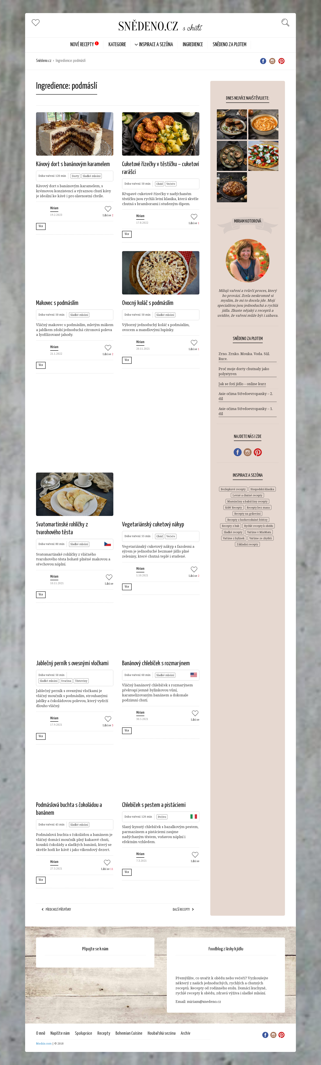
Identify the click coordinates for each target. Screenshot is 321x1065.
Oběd (159, 184)
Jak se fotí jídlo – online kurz (242, 383)
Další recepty (181, 909)
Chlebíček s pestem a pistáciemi (154, 805)
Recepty (103, 1033)
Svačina (66, 681)
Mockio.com (44, 1043)
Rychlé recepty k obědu (258, 526)
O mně (40, 1033)
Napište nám (60, 1033)
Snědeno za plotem (229, 44)
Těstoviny (81, 681)
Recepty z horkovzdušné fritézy (247, 520)
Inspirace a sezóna (156, 44)
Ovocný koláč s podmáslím (147, 303)
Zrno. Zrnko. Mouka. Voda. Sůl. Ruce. (244, 356)
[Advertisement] (117, 422)
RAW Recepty (233, 507)
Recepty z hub (230, 526)
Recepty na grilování (247, 513)
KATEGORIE (117, 44)
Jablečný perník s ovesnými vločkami (72, 663)
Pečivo (162, 817)
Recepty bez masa (258, 507)
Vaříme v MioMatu (259, 532)
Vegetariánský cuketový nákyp (153, 525)
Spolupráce (83, 1033)
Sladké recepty (233, 532)
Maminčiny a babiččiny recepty (247, 501)
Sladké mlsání (91, 176)
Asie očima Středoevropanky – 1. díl (246, 411)
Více (41, 226)
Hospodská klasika (262, 489)
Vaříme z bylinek (234, 538)
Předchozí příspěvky (58, 909)
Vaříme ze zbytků (260, 538)
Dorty (75, 176)
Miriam (54, 208)
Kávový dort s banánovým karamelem (73, 164)
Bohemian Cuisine (129, 1033)
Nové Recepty (82, 44)
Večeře (170, 184)
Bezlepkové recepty (233, 489)
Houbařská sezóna (162, 1033)
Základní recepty (247, 544)
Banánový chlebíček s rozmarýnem (156, 663)
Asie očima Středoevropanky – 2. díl (246, 396)
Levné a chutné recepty (247, 495)
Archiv (185, 1033)
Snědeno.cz (43, 61)
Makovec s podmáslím (57, 303)
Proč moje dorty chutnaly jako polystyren (244, 371)
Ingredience (193, 44)
